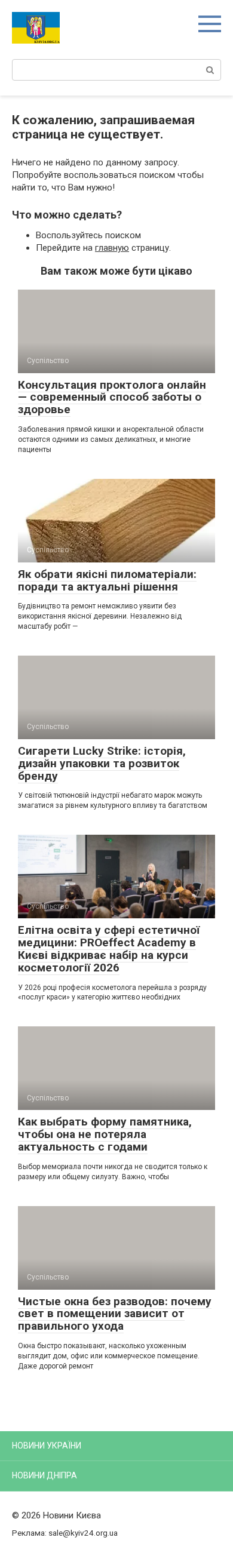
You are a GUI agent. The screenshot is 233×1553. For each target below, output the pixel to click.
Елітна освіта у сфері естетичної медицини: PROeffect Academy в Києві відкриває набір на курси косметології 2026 (109, 948)
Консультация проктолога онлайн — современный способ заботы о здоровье (112, 397)
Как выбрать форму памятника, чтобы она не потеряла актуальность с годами (105, 1134)
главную (112, 247)
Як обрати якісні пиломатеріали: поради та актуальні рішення (107, 580)
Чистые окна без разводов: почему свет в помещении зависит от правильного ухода (114, 1313)
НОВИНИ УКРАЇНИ (46, 1445)
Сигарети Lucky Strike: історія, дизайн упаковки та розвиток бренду (102, 763)
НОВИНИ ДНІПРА (44, 1475)
